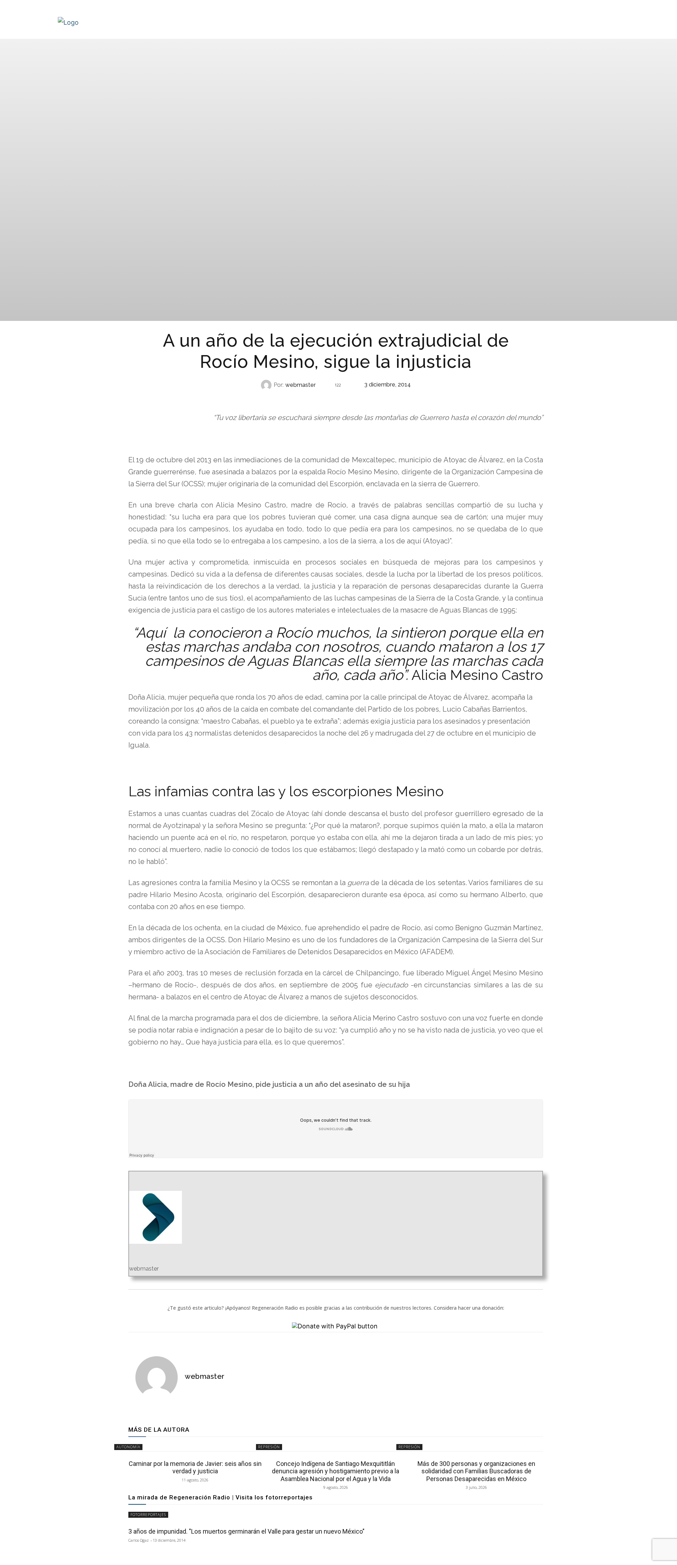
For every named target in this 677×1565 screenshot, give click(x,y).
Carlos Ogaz (138, 1540)
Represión (335, 399)
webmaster (300, 385)
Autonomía (128, 1446)
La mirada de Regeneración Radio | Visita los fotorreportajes (220, 1497)
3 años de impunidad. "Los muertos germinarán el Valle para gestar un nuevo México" (246, 1531)
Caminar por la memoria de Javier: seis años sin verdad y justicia (195, 1467)
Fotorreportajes (148, 1514)
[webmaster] (267, 385)
